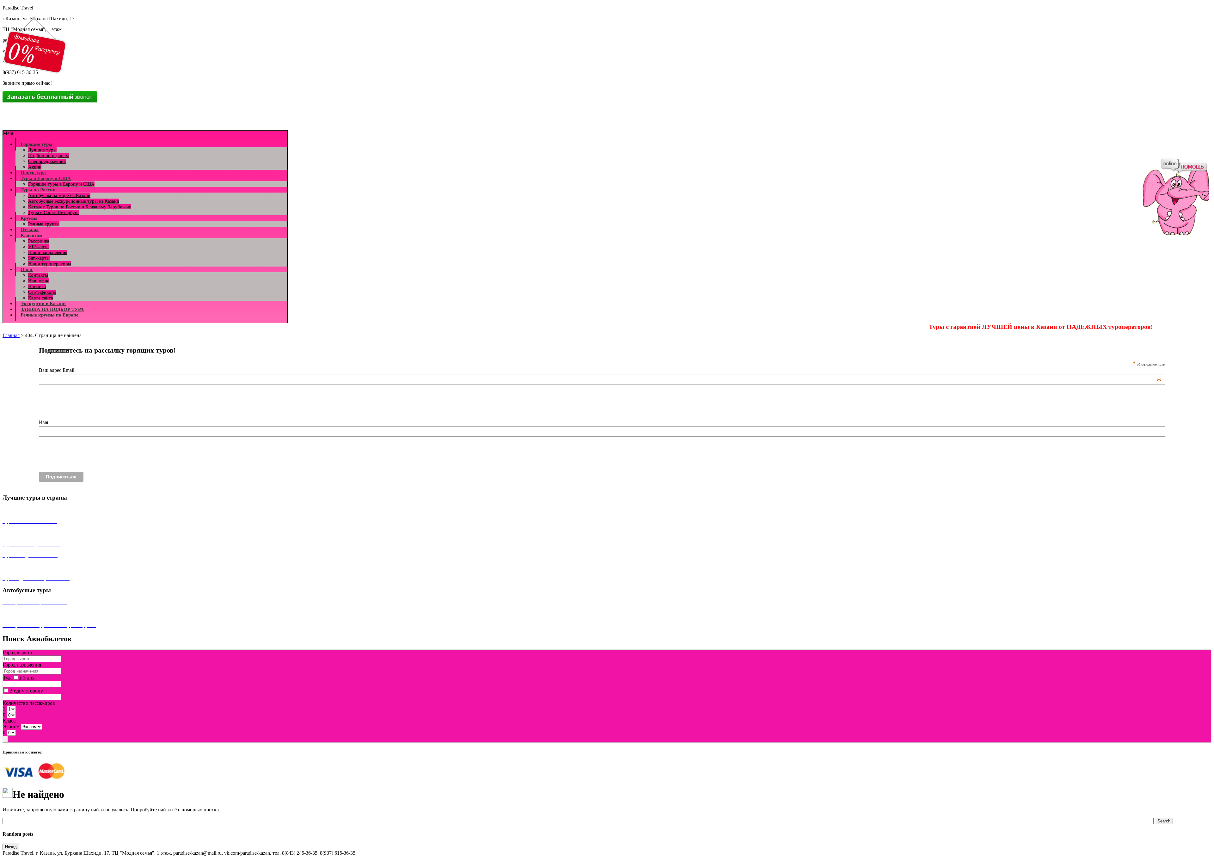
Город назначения (22, 664)
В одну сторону (26, 690)
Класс (9, 720)
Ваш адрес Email (600, 370)
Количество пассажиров (29, 703)
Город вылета (17, 652)
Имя (43, 422)
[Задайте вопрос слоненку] (1184, 166)
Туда (8, 677)
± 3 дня (26, 677)
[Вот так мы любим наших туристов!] (1174, 197)
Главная (11, 335)
